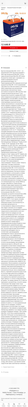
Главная (3, 7)
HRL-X (2, 9)
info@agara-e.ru (14, 390)
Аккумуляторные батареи (14, 7)
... (23, 7)
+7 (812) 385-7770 (14, 388)
